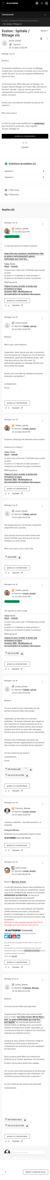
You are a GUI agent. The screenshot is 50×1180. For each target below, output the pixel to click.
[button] (47, 38)
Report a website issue (36, 1172)
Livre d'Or (14, 956)
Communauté (8, 14)
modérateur (39, 123)
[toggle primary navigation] (4, 3)
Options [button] (44, 31)
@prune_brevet (19, 881)
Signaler (25, 147)
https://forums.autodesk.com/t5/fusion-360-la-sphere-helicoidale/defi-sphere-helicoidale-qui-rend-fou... (24, 256)
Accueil (4, 21)
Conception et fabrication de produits (23, 21)
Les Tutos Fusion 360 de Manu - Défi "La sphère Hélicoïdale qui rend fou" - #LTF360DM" (24, 1020)
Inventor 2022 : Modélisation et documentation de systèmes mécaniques (22, 293)
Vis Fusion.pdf (14, 769)
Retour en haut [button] (5, 1172)
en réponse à (24, 326)
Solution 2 (9, 177)
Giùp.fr (6, 266)
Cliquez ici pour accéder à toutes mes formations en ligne (20, 287)
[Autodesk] (13, 3)
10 (12, 979)
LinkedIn (14, 266)
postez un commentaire (25, 136)
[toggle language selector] (37, 3)
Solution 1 (9, 171)
